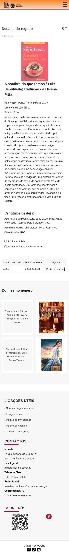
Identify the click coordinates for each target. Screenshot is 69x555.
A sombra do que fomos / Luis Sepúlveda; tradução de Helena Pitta (30, 89)
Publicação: (26, 102)
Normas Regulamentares (20, 408)
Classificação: (15, 232)
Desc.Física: (17, 107)
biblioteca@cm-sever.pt (17, 467)
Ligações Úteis (14, 414)
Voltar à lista (7, 36)
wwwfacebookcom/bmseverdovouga (25, 486)
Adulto (19, 227)
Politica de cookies (16, 425)
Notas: (34, 159)
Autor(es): (33, 220)
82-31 (23, 232)
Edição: (12, 112)
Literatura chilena (34, 227)
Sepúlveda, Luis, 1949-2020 (32, 218)
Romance (51, 227)
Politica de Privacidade (18, 419)
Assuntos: (30, 227)
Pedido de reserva (55, 269)
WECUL (40, 545)
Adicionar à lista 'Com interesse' (25, 246)
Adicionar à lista (16, 241)
